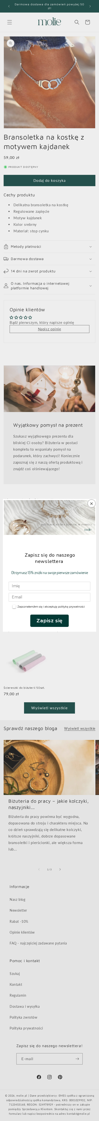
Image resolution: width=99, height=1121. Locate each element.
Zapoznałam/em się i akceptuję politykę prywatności (51, 606)
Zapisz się (49, 621)
